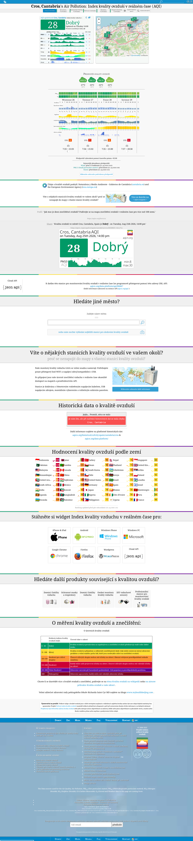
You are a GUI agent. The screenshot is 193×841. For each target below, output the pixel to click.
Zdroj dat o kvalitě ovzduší (47, 760)
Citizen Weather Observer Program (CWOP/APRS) (96, 800)
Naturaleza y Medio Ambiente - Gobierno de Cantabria (96, 802)
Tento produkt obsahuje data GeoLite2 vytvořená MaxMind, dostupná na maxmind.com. (103, 742)
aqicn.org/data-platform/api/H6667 (106, 286)
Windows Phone (109, 530)
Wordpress (109, 549)
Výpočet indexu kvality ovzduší (48, 762)
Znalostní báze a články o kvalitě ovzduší (52, 745)
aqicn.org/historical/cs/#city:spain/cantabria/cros (95, 435)
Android (84, 530)
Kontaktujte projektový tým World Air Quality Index (57, 733)
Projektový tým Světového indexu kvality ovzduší (57, 709)
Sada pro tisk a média (44, 735)
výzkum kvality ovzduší (48, 740)
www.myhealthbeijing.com (140, 692)
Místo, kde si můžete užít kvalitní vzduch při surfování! (106, 780)
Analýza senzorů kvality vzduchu (49, 750)
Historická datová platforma (47, 771)
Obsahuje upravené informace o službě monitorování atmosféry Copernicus (105, 763)
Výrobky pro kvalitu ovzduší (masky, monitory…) (55, 767)
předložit (117, 824)
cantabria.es (138, 184)
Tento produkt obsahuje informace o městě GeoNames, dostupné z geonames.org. (106, 747)
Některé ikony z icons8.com (95, 771)
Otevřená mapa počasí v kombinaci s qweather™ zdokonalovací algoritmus (103, 752)
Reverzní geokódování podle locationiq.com (101, 774)
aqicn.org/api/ (123, 288)
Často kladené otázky (47, 755)
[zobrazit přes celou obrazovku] (89, 17)
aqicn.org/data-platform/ (96, 438)
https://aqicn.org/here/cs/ (96, 218)
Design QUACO (90, 783)
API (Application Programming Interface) (52, 769)
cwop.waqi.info (90, 759)
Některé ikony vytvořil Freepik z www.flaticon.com (104, 767)
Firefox (84, 549)
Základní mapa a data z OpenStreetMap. (99, 777)
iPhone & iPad (59, 530)
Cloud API (133, 549)
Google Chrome (59, 549)
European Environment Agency (96, 804)
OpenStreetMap (136, 55)
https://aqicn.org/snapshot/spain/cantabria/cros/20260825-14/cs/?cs (97, 228)
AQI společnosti (53, 18)
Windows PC (134, 530)
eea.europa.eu (89, 187)
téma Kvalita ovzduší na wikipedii (123, 681)
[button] (106, 49)
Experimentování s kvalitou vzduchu (51, 748)
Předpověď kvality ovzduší (47, 765)
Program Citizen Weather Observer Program (101, 757)
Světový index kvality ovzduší (66, 706)
